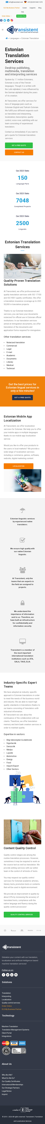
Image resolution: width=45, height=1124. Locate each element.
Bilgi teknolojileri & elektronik (19, 740)
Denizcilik (10, 746)
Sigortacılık (11, 743)
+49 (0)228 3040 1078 (34, 2)
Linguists (33, 8)
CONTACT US (19, 152)
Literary (9, 362)
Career (24, 8)
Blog (39, 8)
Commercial (11, 346)
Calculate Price (21, 16)
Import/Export (12, 766)
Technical (10, 368)
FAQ (22, 12)
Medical (10, 365)
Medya (9, 750)
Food (8, 762)
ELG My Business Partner (12, 8)
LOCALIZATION (18, 466)
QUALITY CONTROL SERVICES (21, 914)
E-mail (9, 352)
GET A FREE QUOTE (19, 145)
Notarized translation (15, 342)
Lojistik (9, 753)
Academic (10, 355)
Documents (11, 359)
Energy (9, 759)
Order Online (6, 16)
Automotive (11, 756)
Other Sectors (12, 769)
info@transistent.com (16, 2)
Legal (8, 349)
